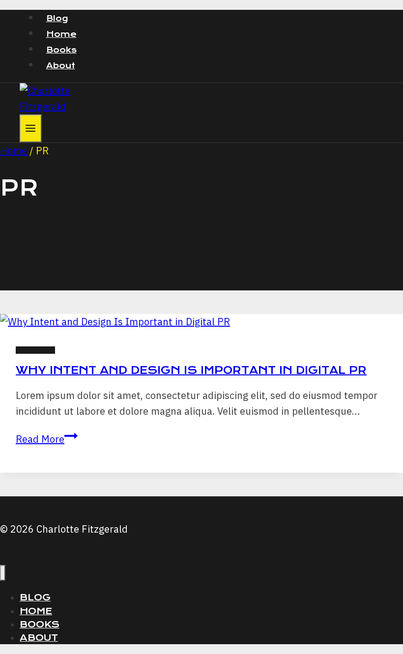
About (60, 65)
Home (61, 34)
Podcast (35, 350)
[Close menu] (2, 573)
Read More (47, 439)
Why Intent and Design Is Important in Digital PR (191, 370)
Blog (57, 18)
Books (61, 50)
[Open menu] (31, 128)
